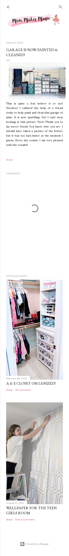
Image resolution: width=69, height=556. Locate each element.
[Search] (60, 6)
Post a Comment (24, 519)
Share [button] (9, 159)
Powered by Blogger (37, 543)
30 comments (23, 389)
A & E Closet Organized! (31, 383)
